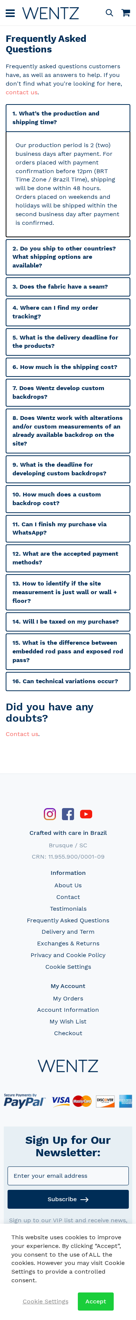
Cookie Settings (68, 966)
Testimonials (68, 908)
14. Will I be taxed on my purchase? (65, 621)
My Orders (68, 998)
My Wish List (68, 1021)
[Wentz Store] (50, 12)
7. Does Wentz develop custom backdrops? (58, 392)
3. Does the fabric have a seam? (60, 286)
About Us (68, 885)
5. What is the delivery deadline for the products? (65, 342)
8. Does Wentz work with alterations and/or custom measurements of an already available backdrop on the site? (67, 430)
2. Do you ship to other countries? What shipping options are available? (64, 257)
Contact (68, 896)
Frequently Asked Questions (68, 920)
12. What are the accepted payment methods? (65, 558)
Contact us (22, 734)
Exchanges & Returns (68, 943)
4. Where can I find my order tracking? (55, 312)
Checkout (68, 1033)
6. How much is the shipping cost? (64, 366)
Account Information (68, 1009)
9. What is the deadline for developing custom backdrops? (59, 469)
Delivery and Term (68, 931)
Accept (95, 1301)
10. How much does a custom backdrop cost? (56, 499)
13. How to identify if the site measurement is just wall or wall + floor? (64, 592)
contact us (21, 92)
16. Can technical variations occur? (65, 681)
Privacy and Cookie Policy (68, 955)
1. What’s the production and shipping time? (55, 118)
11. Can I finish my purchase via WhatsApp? (59, 528)
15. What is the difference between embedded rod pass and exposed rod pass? (67, 651)
